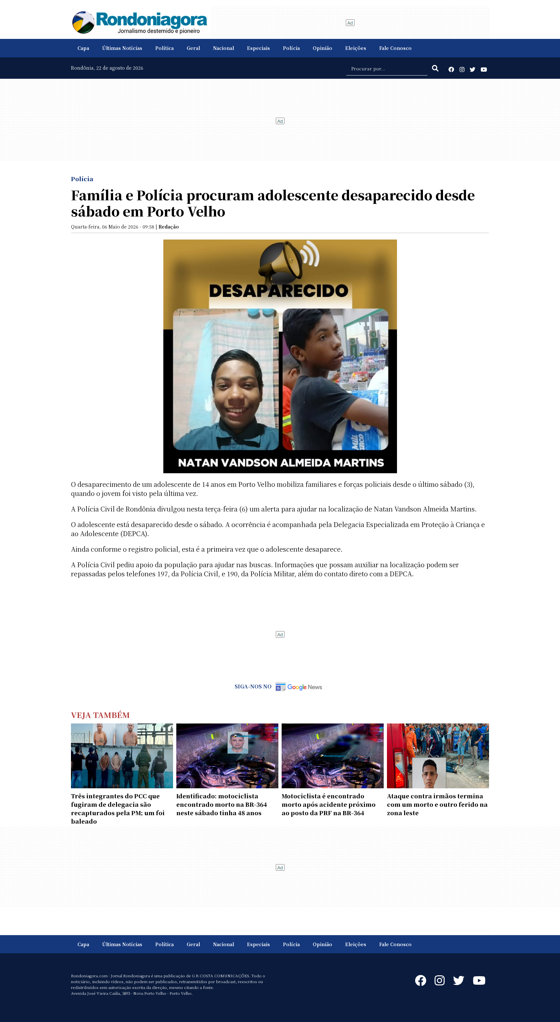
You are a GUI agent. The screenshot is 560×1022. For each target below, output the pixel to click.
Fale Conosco (395, 48)
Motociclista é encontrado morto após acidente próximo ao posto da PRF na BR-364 (329, 804)
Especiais (258, 48)
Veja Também (100, 714)
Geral (193, 48)
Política (164, 48)
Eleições (355, 48)
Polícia (291, 48)
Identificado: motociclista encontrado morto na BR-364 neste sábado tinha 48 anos (221, 804)
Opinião (322, 48)
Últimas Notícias (122, 48)
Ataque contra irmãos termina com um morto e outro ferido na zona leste (437, 804)
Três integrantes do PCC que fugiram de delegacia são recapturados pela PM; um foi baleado (118, 808)
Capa (83, 48)
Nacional (223, 48)
